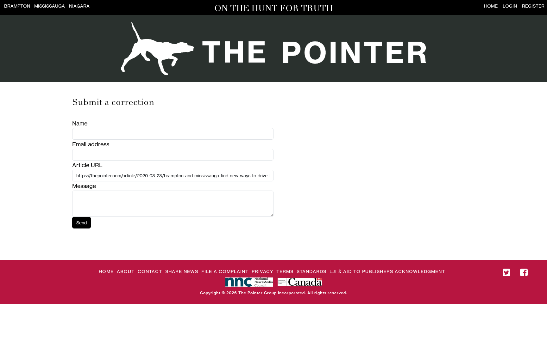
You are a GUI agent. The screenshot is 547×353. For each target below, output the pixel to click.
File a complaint (224, 271)
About (126, 271)
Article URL (87, 164)
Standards (311, 271)
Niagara (79, 6)
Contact (150, 271)
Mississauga (49, 6)
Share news (181, 271)
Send (81, 222)
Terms (284, 271)
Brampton (17, 6)
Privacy (262, 271)
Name (79, 123)
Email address (90, 144)
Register (533, 6)
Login (510, 6)
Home (491, 6)
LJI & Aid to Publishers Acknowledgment (387, 271)
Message (84, 185)
